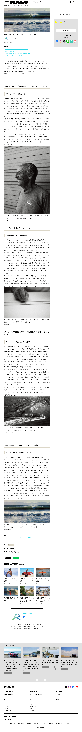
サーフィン (10, 544)
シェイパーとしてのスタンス (12, 51)
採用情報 (43, 723)
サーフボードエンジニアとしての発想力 (14, 55)
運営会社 (29, 723)
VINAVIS (6, 702)
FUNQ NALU (9, 5)
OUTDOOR (52, 668)
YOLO (5, 719)
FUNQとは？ (12, 723)
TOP (5, 5)
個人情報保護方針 (60, 723)
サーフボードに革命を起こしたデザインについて (16, 49)
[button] (37, 680)
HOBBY (52, 666)
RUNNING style (59, 704)
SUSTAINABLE (36, 694)
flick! (57, 706)
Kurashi (9, 719)
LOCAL (59, 694)
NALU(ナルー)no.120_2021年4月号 (27, 537)
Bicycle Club (32, 704)
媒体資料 (36, 723)
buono (31, 708)
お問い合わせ (21, 723)
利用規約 (51, 723)
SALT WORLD (59, 702)
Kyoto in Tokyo (7, 710)
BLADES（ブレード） (34, 706)
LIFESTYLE (14, 672)
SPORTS (7, 674)
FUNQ (5, 699)
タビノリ (32, 710)
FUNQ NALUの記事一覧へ (66, 14)
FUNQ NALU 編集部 (28, 613)
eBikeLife (58, 708)
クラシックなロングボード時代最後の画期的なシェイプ (18, 53)
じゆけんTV (6, 708)
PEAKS (57, 699)
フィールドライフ (34, 702)
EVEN (5, 704)
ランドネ (32, 699)
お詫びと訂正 (70, 723)
